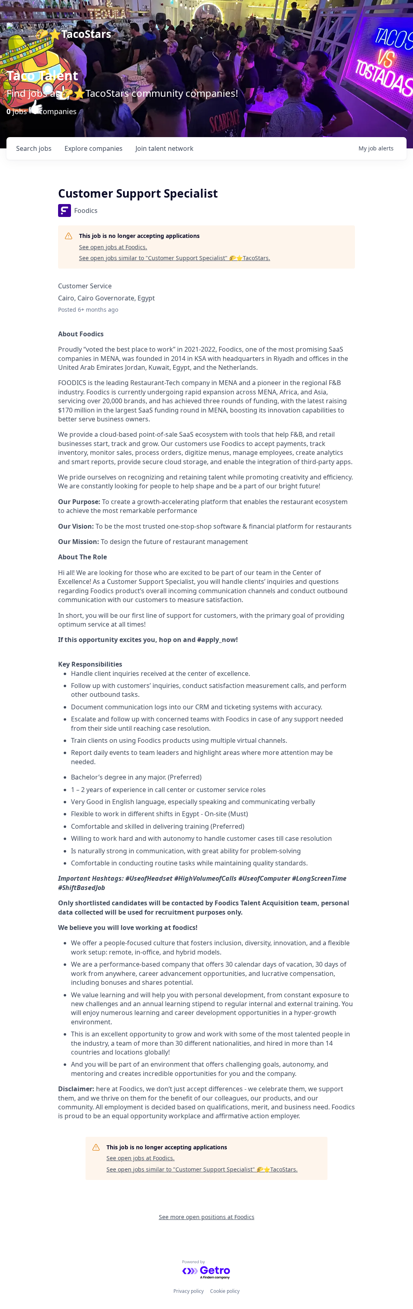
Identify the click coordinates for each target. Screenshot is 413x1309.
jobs (34, 148)
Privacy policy (188, 1291)
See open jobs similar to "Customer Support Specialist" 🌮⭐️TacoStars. (174, 258)
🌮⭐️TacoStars (73, 34)
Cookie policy (225, 1291)
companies (94, 148)
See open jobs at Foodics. (113, 247)
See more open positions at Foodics (206, 1217)
